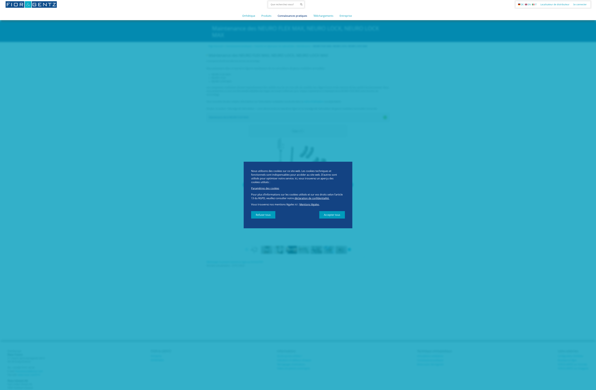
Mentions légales (309, 204)
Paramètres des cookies (265, 188)
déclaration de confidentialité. (311, 198)
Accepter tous (332, 215)
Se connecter (580, 4)
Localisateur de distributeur (554, 4)
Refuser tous (263, 215)
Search (301, 4)
